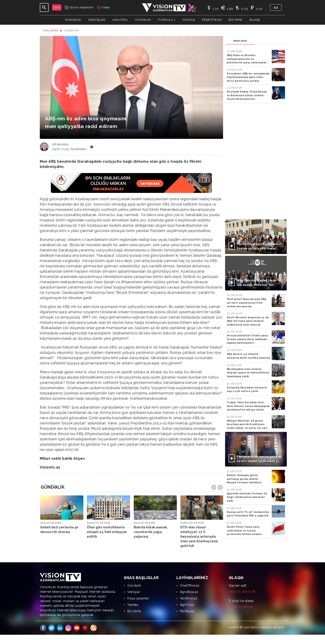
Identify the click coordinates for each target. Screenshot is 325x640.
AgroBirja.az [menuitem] (189, 592)
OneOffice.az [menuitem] (190, 585)
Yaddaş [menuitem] (132, 604)
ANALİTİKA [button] (120, 19)
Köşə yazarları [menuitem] (138, 598)
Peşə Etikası (212, 19)
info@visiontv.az (241, 606)
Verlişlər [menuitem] (133, 592)
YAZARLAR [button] (143, 19)
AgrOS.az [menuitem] (187, 604)
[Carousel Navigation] (217, 487)
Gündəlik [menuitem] (134, 585)
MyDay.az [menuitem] (187, 611)
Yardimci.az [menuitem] (189, 598)
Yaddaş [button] (188, 19)
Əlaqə (254, 19)
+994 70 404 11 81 (242, 591)
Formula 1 (166, 19)
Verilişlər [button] (96, 19)
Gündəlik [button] (73, 19)
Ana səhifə (50, 30)
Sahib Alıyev (61, 149)
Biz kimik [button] (235, 19)
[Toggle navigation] (44, 7)
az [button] (276, 7)
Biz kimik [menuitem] (134, 611)
